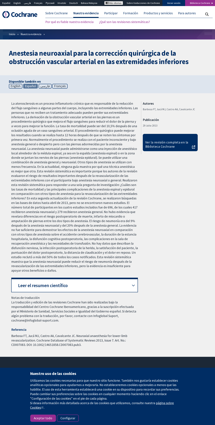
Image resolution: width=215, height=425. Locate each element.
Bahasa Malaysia (89, 3)
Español (6, 3)
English (17, 3)
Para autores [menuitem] (187, 13)
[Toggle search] (206, 14)
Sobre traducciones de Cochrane (143, 3)
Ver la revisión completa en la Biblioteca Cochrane (166, 144)
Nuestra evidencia (31, 34)
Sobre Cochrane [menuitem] (56, 13)
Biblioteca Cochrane (200, 3)
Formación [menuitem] (130, 13)
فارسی (27, 3)
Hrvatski (62, 3)
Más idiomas (115, 3)
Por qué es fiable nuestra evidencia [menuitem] (69, 22)
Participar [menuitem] (111, 13)
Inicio (12, 34)
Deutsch (73, 3)
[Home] (21, 14)
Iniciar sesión (173, 3)
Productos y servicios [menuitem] (158, 13)
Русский (50, 3)
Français (38, 3)
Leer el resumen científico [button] (43, 285)
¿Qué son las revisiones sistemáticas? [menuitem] (124, 22)
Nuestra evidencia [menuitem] (86, 13)
